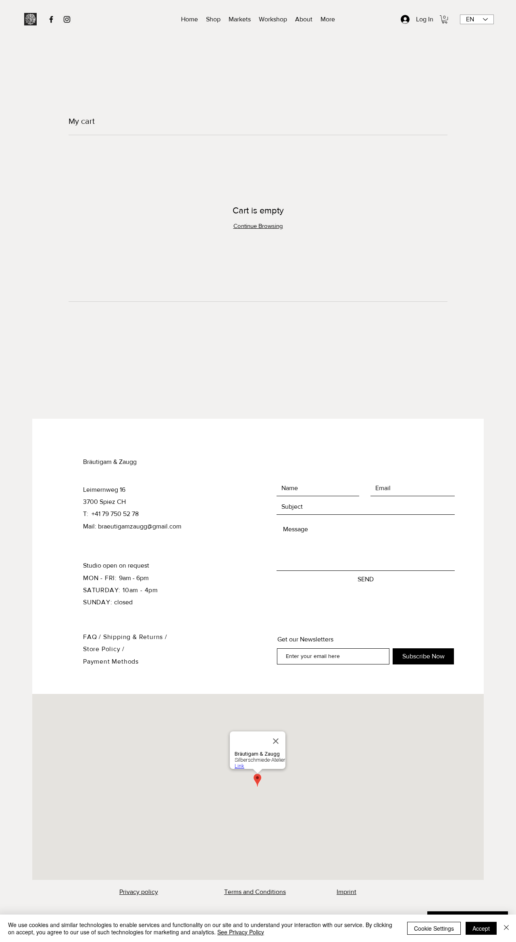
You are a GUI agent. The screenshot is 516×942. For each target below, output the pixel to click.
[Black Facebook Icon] (51, 19)
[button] (444, 19)
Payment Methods (111, 661)
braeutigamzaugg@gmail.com (139, 526)
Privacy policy (138, 891)
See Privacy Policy (240, 932)
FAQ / (93, 636)
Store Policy (102, 648)
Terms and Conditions (255, 891)
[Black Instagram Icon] (66, 19)
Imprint (346, 891)
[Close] (506, 928)
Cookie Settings (434, 928)
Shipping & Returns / (135, 636)
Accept (481, 928)
